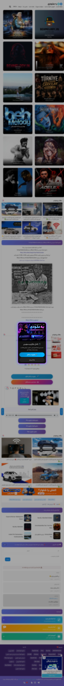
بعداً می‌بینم (32, 360)
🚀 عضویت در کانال (32, 355)
